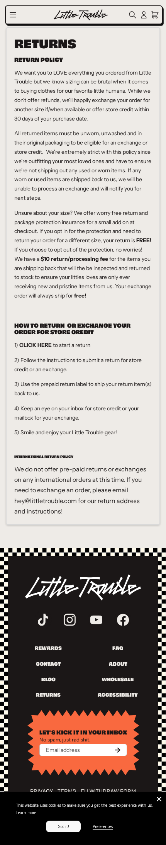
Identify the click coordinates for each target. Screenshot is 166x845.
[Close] (159, 799)
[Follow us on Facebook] (122, 619)
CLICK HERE (35, 345)
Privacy (41, 790)
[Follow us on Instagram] (69, 619)
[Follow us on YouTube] (96, 619)
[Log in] (143, 14)
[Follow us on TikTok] (43, 619)
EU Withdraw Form (108, 790)
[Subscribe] (118, 750)
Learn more (26, 812)
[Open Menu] (13, 14)
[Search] (133, 14)
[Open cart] (155, 14)
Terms (67, 790)
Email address (63, 750)
